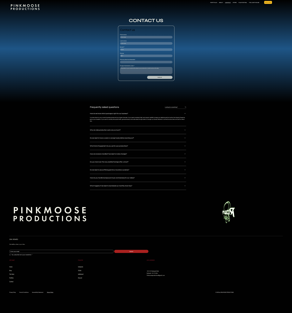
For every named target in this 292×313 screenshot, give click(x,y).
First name (123, 34)
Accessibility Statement (37, 292)
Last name (123, 41)
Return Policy (50, 292)
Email (122, 47)
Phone (122, 53)
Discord (80, 278)
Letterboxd (80, 274)
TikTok (79, 270)
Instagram (80, 267)
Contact (11, 281)
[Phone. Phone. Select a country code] (122, 56)
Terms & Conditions (24, 292)
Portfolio (11, 278)
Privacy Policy (12, 292)
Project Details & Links (127, 65)
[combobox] (146, 62)
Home (10, 267)
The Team (11, 274)
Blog (10, 270)
